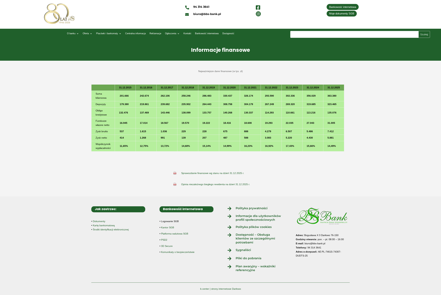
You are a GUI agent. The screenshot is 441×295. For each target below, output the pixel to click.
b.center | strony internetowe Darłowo (220, 288)
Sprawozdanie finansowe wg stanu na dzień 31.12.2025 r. (212, 173)
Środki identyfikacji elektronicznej (111, 229)
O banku (71, 33)
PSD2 (164, 239)
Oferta (86, 33)
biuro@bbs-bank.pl (315, 243)
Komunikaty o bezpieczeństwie (177, 252)
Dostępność (228, 33)
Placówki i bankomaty (107, 33)
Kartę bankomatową (104, 225)
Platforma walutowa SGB (174, 233)
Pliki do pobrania (248, 258)
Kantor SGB (167, 227)
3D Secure (167, 246)
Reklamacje (155, 33)
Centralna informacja (135, 33)
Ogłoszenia (170, 33)
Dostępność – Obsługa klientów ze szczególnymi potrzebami (255, 238)
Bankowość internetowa (342, 7)
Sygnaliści (243, 250)
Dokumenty (99, 221)
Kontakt (187, 33)
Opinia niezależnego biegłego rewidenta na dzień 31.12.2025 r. (215, 184)
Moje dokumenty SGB (341, 13)
